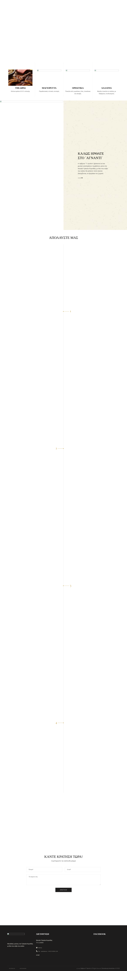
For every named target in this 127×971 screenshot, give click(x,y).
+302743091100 (53, 951)
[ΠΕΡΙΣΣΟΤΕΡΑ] (81, 178)
